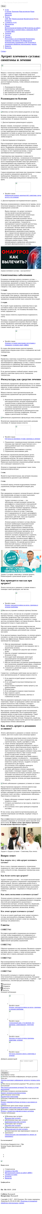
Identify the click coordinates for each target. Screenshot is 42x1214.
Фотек (36, 19)
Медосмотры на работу (32, 28)
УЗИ (6, 19)
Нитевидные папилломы (9, 1096)
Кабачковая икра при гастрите (15, 1122)
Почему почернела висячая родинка (13, 1093)
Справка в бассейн (11, 1171)
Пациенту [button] (8, 37)
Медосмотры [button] (9, 24)
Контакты (8, 48)
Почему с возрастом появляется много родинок (17, 1111)
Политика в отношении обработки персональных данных (21, 43)
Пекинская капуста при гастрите (16, 1129)
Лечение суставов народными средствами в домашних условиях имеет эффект (20, 344)
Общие (7, 26)
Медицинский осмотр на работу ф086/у (18, 1173)
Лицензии (15, 11)
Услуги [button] (7, 17)
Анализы (8, 33)
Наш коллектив (24, 11)
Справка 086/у (10, 31)
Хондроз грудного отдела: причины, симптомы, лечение (21, 1039)
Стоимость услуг (11, 22)
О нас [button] (7, 10)
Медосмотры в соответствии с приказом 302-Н (21, 30)
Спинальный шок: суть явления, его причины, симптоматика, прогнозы (21, 1023)
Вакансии (8, 15)
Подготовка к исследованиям (15, 39)
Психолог (8, 20)
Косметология (29, 19)
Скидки (7, 35)
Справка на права (11, 1174)
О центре (8, 11)
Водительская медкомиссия (14, 28)
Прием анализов (17, 19)
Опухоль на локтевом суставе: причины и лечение (22, 439)
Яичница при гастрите (13, 1118)
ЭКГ (10, 19)
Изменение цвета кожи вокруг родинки (14, 1107)
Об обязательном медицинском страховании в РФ (18, 41)
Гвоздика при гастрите (13, 1125)
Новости (8, 46)
